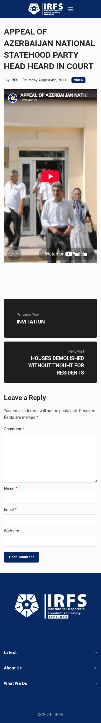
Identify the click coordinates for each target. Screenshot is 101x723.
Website (11, 531)
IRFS (14, 80)
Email (10, 509)
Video (78, 80)
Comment (14, 429)
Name (10, 488)
